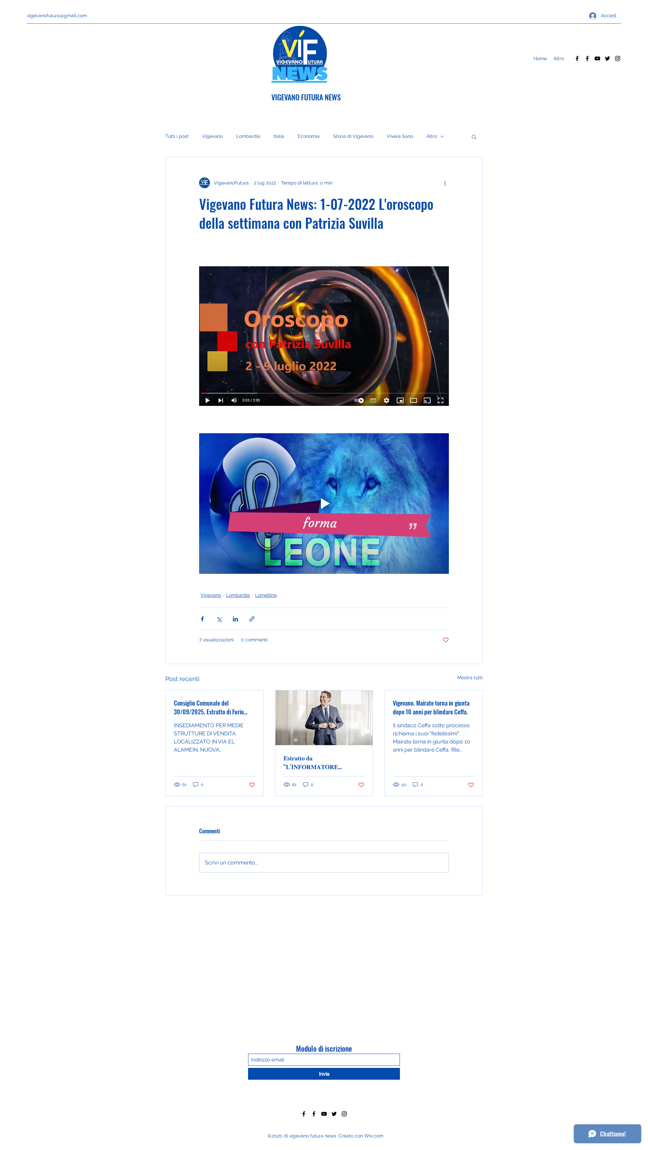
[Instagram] (617, 58)
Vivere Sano (400, 136)
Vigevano (212, 136)
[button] (474, 136)
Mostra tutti (470, 677)
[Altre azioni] (445, 183)
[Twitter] (607, 58)
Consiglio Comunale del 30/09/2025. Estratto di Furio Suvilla (209, 707)
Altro (432, 136)
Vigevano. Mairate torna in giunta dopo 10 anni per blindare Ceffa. (431, 707)
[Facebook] (577, 58)
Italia (279, 136)
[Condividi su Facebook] (202, 619)
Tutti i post (177, 136)
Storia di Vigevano (353, 136)
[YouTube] (597, 58)
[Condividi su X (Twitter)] (219, 619)
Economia (309, 136)
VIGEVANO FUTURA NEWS (306, 97)
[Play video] (324, 503)
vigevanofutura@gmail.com (57, 15)
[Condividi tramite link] (252, 619)
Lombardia (248, 136)
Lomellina (266, 595)
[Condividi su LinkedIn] (235, 619)
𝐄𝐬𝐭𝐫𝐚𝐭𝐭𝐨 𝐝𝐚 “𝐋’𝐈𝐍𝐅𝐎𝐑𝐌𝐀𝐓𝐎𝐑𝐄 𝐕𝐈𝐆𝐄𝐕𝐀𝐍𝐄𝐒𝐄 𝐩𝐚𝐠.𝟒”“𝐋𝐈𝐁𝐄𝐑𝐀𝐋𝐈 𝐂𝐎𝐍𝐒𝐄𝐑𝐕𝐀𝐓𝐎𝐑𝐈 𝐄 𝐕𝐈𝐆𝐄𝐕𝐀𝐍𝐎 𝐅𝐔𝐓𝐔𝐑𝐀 (314, 762)
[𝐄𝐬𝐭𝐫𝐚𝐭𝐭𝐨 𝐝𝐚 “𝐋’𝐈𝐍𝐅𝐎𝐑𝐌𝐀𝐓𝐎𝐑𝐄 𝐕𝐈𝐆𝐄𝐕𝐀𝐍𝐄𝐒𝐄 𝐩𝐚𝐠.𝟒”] (324, 717)
